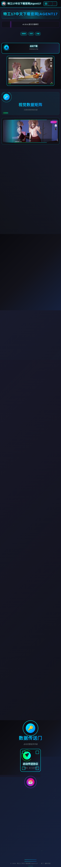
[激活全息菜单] (50, 3)
